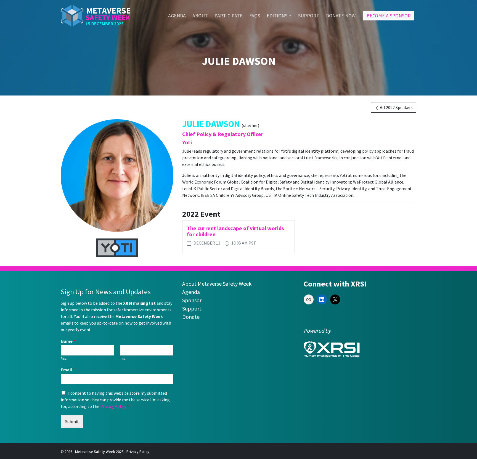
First (64, 359)
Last (123, 359)
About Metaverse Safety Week (216, 283)
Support (192, 308)
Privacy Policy (113, 406)
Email (68, 369)
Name (68, 341)
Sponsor (192, 300)
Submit (72, 421)
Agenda (191, 291)
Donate (191, 316)
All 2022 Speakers (396, 107)
